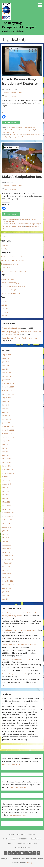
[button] (40, 4)
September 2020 (8, 585)
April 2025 (5, 412)
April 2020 (5, 599)
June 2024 (5, 448)
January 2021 (6, 577)
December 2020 (8, 581)
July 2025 (5, 401)
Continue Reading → (11, 122)
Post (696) (4, 245)
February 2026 (7, 376)
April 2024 (5, 455)
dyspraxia (31, 130)
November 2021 (8, 559)
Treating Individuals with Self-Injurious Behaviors (19, 645)
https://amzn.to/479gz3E (19, 787)
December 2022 (8, 513)
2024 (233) (4, 309)
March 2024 (6, 459)
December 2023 (8, 470)
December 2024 (8, 426)
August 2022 (6, 527)
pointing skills (6, 137)
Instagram (10, 843)
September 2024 (8, 437)
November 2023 (8, 473)
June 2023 (5, 491)
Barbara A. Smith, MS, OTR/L (13, 93)
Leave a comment (10, 96)
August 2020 (6, 588)
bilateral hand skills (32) (9, 290)
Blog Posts (21, 835)
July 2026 (5, 358)
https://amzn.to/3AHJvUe (17, 815)
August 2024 (6, 441)
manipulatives (29, 226)
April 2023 (5, 498)
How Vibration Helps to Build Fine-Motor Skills (18, 630)
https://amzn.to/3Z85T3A (11, 764)
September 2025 (8, 394)
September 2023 (8, 480)
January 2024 (6, 466)
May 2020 (5, 595)
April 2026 (5, 369)
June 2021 (5, 570)
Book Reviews (36, 839)
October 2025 (7, 390)
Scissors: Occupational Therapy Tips (15, 674)
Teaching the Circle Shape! (11, 328)
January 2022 (6, 552)
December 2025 (8, 383)
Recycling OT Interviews (22, 847)
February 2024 (7, 462)
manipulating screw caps (16, 226)
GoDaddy (29, 863)
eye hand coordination (23, 134)
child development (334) (9, 264)
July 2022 (5, 531)
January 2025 (6, 423)
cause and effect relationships (22, 127)
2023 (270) (4, 312)
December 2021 (8, 556)
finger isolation (35, 134)
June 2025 (5, 405)
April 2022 (5, 541)
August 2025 (6, 398)
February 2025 (7, 419)
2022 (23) (4, 316)
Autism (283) (5, 268)
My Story (31, 835)
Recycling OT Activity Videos (27, 843)
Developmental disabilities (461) (12, 257)
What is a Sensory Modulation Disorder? (16, 659)
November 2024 (8, 430)
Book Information (9, 839)
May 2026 (5, 365)
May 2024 (5, 452)
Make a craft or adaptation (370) (12, 260)
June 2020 (5, 592)
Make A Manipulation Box (22, 176)
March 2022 (6, 545)
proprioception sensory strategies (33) (14, 286)
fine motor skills (21, 224)
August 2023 (6, 484)
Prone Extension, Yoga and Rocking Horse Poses (19, 338)
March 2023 (6, 502)
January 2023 (6, 509)
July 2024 (5, 444)
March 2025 (6, 416)
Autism (11, 127)
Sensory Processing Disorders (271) (13, 271)
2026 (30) (4, 301)
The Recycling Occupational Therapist (19, 25)
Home (11, 835)
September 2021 (8, 567)
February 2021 (7, 574)
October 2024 (7, 434)
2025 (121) (4, 305)
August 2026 (6, 355)
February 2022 (7, 549)
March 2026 (6, 372)
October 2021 (7, 563)
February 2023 (7, 506)
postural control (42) (8, 279)
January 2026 (6, 380)
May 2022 (5, 538)
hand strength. (30, 224)
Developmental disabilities (19, 130)
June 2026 (5, 362)
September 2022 (8, 523)
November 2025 (8, 387)
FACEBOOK (23, 839)
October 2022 (7, 520)
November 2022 (8, 516)
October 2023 (7, 477)
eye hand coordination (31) (10, 293)
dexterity (12, 134)
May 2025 (5, 408)
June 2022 (5, 534)
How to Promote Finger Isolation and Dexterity (20, 81)
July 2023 (5, 488)
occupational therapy (8, 221)
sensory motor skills (17, 137)
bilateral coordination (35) (10, 283)
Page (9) (4, 249)
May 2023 (5, 495)
